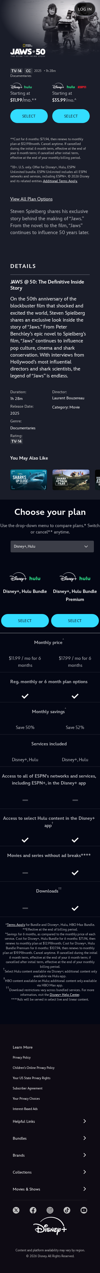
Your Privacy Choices (26, 1099)
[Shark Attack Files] (70, 480)
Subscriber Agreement (27, 1088)
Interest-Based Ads (25, 1109)
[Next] (90, 479)
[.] (16, 1210)
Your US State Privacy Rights (31, 1078)
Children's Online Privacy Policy (33, 1068)
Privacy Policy (22, 1057)
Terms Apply (16, 925)
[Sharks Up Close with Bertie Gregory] (28, 480)
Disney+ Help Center (64, 995)
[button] (50, 1121)
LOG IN (85, 9)
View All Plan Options (31, 199)
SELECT (29, 116)
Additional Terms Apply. (60, 181)
